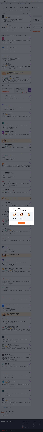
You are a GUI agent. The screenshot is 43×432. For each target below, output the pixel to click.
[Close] (33, 208)
